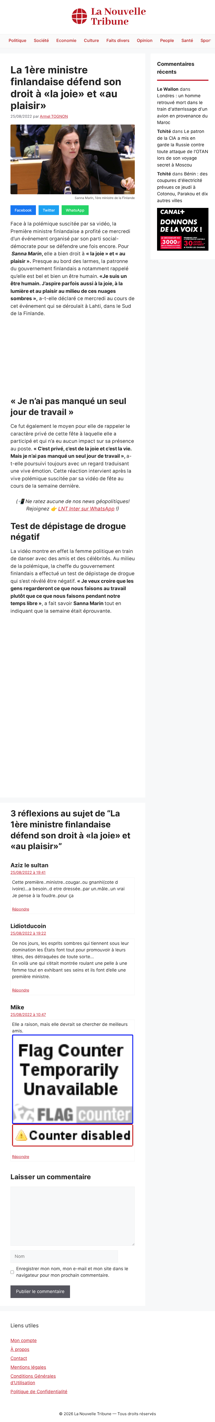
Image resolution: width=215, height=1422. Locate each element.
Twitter (49, 210)
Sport (206, 40)
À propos (19, 1349)
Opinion (145, 40)
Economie (66, 40)
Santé (187, 40)
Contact (18, 1358)
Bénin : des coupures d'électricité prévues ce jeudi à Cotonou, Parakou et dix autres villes (182, 187)
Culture (91, 40)
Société (41, 40)
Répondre (20, 909)
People (167, 40)
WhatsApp (75, 210)
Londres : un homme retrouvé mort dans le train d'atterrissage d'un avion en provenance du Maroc (182, 109)
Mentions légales (28, 1367)
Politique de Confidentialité (38, 1391)
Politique (17, 40)
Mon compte (23, 1340)
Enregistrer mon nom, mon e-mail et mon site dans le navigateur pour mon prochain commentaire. (72, 1272)
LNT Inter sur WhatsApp (86, 509)
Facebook (23, 210)
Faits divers (118, 40)
